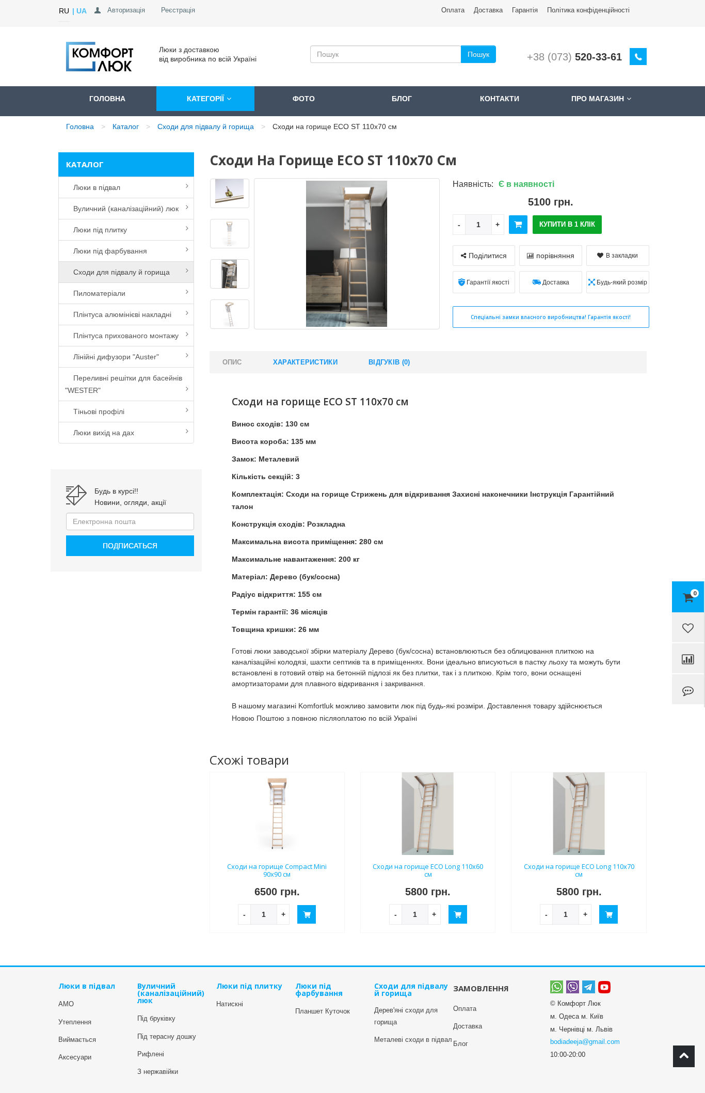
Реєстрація (178, 10)
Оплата (452, 10)
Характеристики (305, 362)
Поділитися (488, 255)
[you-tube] (604, 986)
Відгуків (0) (389, 362)
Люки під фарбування (106, 251)
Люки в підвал (92, 187)
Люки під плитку (96, 230)
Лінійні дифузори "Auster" (112, 357)
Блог (402, 98)
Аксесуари (74, 1057)
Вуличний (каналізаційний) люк (122, 208)
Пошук (478, 54)
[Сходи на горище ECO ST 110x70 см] (229, 193)
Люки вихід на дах (99, 433)
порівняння (555, 255)
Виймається (77, 1039)
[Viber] (572, 986)
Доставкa (488, 10)
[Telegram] (588, 986)
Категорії (205, 98)
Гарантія (525, 10)
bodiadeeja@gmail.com (585, 1042)
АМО (66, 1004)
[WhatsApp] (556, 986)
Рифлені (150, 1054)
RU (64, 11)
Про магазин (597, 98)
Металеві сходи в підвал (413, 1039)
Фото (304, 98)
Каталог (126, 126)
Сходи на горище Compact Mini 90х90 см (277, 870)
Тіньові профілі (94, 411)
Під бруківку (156, 1018)
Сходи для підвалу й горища (205, 126)
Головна (107, 98)
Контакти (499, 98)
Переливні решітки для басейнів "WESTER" (123, 384)
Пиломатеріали (95, 293)
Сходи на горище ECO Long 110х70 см (579, 870)
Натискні (229, 1004)
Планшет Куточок (322, 1011)
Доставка (467, 1026)
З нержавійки (157, 1071)
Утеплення (74, 1022)
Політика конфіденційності (588, 10)
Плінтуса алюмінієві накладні (118, 314)
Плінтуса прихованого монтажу (122, 335)
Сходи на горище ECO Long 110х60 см (428, 870)
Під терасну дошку (166, 1036)
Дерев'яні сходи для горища (406, 1015)
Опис (232, 362)
